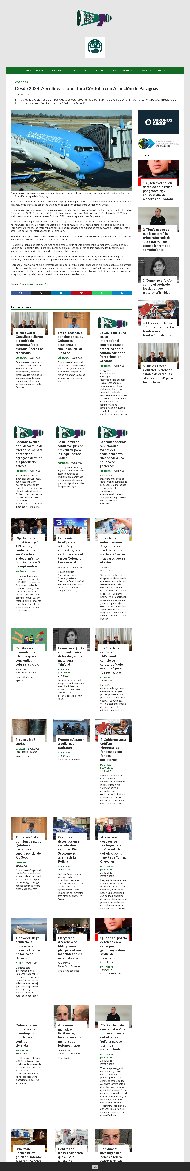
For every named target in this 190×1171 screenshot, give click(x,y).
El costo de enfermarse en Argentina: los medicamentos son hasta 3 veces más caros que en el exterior (112, 550)
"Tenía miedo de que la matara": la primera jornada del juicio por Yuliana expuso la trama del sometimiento (112, 1037)
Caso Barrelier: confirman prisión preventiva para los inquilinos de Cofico (70, 450)
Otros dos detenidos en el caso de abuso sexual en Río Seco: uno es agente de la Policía (69, 849)
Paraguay (49, 284)
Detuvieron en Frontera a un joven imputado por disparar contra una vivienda (27, 1035)
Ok (95, 1166)
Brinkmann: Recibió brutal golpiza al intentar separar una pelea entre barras (29, 1157)
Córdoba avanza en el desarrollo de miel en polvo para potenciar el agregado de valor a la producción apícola (29, 454)
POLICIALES (57, 70)
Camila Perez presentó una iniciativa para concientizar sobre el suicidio (27, 656)
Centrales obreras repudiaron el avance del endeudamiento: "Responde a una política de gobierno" (113, 454)
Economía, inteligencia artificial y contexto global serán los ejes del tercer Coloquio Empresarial (70, 550)
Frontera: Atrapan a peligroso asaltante (71, 744)
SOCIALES (146, 70)
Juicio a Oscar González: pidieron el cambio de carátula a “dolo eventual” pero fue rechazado (29, 343)
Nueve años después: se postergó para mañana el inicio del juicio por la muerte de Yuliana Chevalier (113, 849)
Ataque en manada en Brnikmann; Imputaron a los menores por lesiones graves (69, 1035)
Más (159, 70)
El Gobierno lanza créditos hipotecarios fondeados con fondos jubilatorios (113, 750)
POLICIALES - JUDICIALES (65, 671)
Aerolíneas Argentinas (31, 284)
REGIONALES (80, 70)
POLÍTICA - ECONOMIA (106, 766)
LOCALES (41, 70)
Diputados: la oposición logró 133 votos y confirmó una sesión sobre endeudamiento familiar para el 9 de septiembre (28, 552)
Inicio (28, 70)
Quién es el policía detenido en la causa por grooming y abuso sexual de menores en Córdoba (113, 950)
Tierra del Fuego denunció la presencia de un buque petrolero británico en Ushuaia (28, 948)
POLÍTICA (127, 70)
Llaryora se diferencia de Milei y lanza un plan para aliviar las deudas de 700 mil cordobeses (70, 948)
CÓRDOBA (97, 70)
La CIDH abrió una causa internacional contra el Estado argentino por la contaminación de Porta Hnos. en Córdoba (113, 347)
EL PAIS (112, 70)
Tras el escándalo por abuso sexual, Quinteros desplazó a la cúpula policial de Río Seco (70, 343)
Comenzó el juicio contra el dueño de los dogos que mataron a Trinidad (71, 656)
